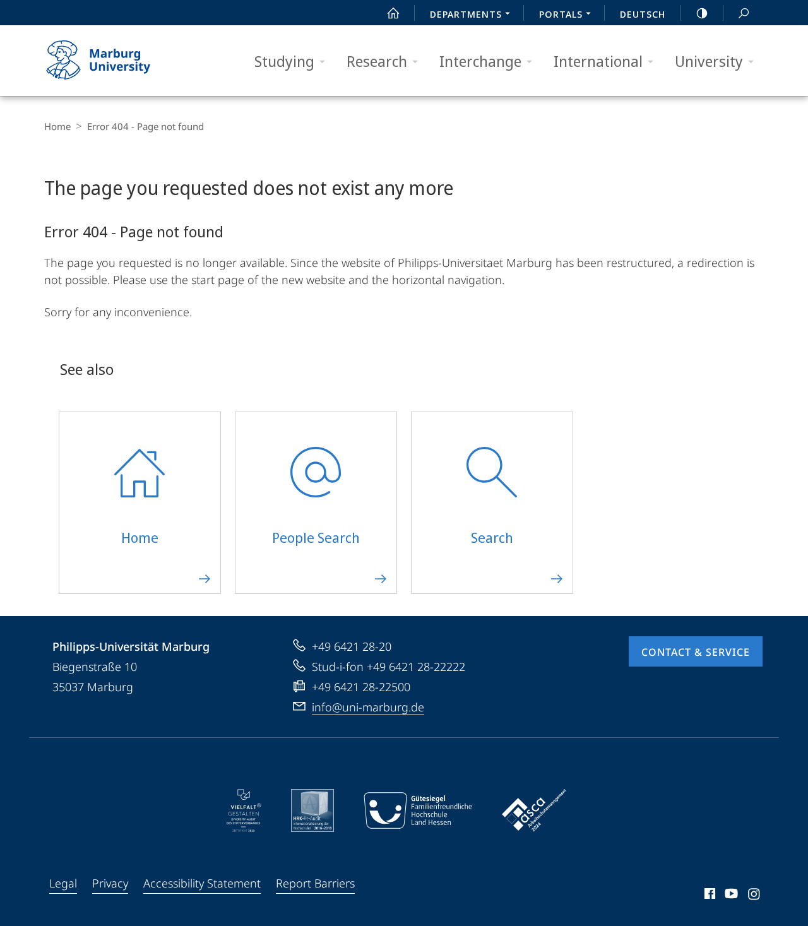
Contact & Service (695, 652)
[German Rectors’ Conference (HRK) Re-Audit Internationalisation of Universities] (312, 810)
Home (57, 126)
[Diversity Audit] (244, 810)
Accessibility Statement (202, 883)
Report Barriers (315, 883)
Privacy (110, 883)
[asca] (534, 810)
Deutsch (642, 14)
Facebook (708, 896)
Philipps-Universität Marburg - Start (123, 60)
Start (393, 12)
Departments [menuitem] (466, 14)
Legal (63, 883)
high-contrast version (702, 12)
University (709, 60)
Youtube (730, 896)
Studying (284, 60)
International (598, 60)
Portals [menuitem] (561, 14)
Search (743, 12)
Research (377, 60)
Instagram (755, 896)
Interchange (480, 60)
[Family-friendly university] (418, 810)
